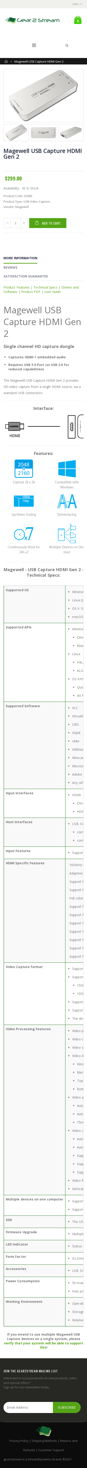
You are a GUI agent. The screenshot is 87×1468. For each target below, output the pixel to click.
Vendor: (9, 207)
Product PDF (31, 291)
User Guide (52, 291)
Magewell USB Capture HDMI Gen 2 (42, 153)
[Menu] (34, 45)
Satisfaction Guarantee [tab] (25, 276)
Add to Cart (51, 223)
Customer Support (51, 1450)
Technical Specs (45, 287)
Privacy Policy (19, 1441)
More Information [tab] (20, 258)
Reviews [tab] (10, 267)
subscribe (67, 1407)
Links (75, 4)
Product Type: (13, 201)
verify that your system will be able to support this (43, 1345)
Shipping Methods (44, 1441)
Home (6, 61)
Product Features (16, 287)
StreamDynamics (40, 1459)
